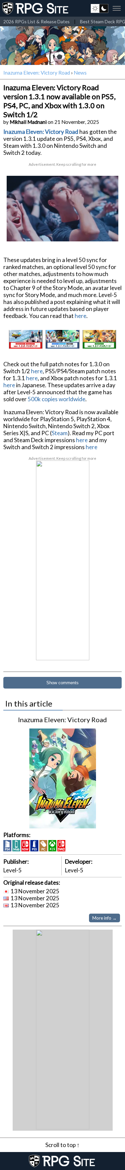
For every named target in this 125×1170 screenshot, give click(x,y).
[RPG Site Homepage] (36, 8)
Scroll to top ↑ (62, 1144)
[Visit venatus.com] (108, 230)
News (80, 73)
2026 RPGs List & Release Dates (36, 21)
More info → (104, 918)
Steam (60, 433)
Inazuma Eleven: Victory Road (36, 73)
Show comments (62, 682)
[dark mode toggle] (99, 8)
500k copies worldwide (56, 399)
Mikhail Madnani (28, 122)
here (80, 315)
